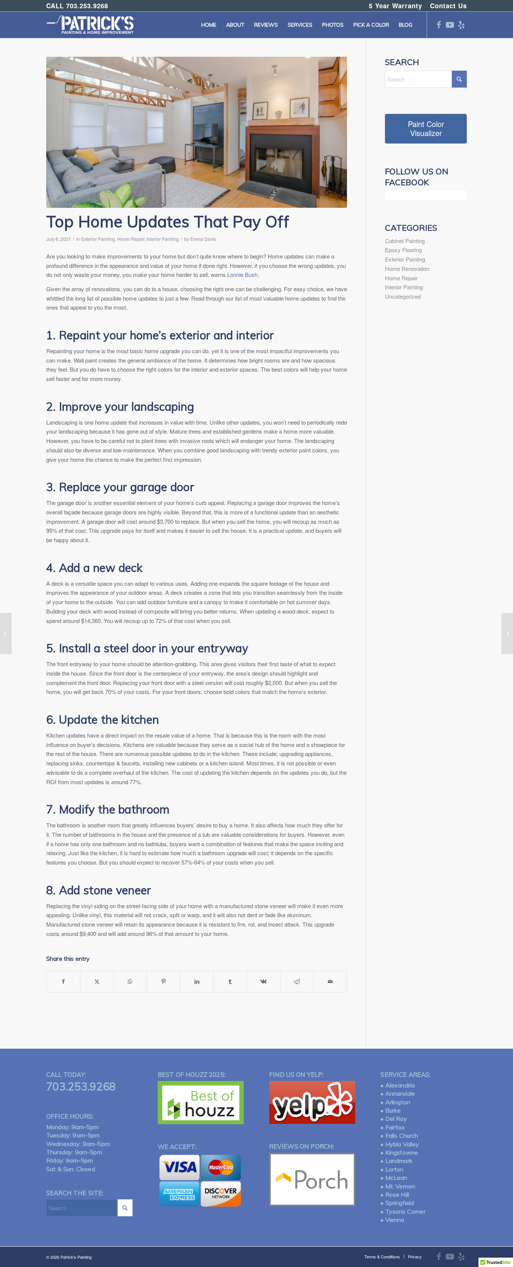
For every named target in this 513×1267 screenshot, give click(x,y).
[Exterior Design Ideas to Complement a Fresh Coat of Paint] (507, 633)
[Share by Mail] (330, 981)
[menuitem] (395, 6)
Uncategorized (403, 296)
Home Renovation (407, 268)
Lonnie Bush (242, 274)
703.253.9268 (81, 1086)
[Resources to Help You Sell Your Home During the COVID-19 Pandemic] (6, 633)
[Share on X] (96, 981)
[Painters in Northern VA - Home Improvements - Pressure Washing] (91, 25)
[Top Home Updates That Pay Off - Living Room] (196, 132)
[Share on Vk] (263, 981)
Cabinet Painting (405, 241)
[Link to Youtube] (450, 24)
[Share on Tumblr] (230, 981)
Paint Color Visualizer (426, 128)
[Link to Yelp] (461, 24)
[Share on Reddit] (297, 981)
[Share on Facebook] (63, 981)
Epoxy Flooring (403, 250)
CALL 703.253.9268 (77, 5)
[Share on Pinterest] (163, 981)
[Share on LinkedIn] (196, 981)
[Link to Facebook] (438, 24)
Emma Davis (203, 239)
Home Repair (130, 239)
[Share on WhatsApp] (130, 981)
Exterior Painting (98, 239)
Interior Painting (162, 239)
